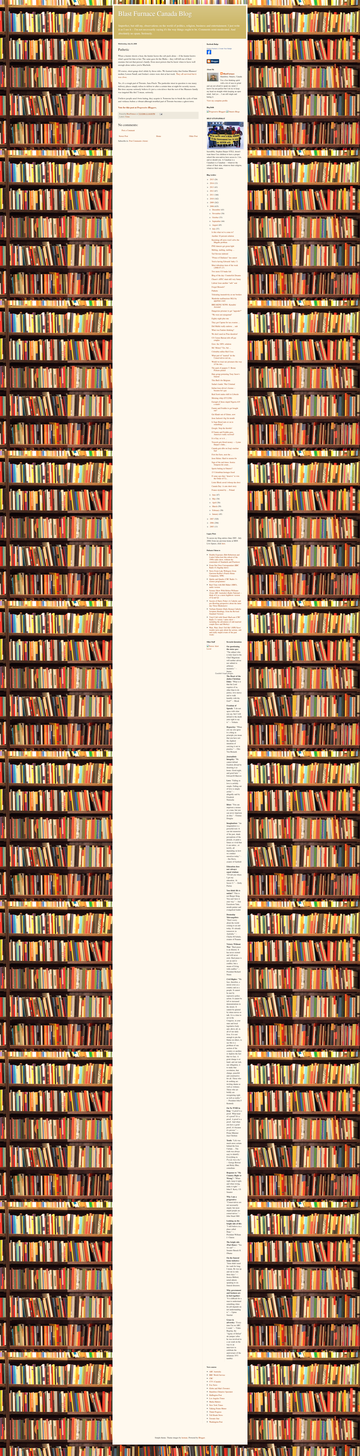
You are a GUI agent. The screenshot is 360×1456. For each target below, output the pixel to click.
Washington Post (215, 1422)
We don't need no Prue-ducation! (225, 334)
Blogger (202, 1437)
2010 (212, 198)
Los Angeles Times (217, 1398)
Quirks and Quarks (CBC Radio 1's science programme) (223, 580)
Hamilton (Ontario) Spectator (221, 1391)
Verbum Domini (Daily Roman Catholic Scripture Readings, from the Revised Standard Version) (225, 611)
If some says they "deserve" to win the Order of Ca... (225, 477)
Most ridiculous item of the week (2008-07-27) (225, 266)
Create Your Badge (225, 48)
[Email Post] (161, 114)
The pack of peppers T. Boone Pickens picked (224, 369)
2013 (212, 187)
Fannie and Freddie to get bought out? (225, 409)
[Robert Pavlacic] (209, 53)
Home (158, 136)
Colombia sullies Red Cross (222, 351)
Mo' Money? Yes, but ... (221, 347)
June (214, 494)
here (223, 543)
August (215, 225)
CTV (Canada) (215, 1381)
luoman (184, 1437)
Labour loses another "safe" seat (224, 283)
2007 (212, 518)
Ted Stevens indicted (220, 253)
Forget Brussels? (218, 287)
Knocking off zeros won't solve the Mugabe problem (225, 241)
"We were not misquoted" (222, 314)
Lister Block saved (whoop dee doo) (226, 482)
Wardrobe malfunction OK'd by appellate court (224, 299)
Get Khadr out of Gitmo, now (223, 414)
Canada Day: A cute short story (224, 486)
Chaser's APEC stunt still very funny (226, 279)
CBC (211, 1378)
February (216, 510)
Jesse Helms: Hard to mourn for (224, 458)
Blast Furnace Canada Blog (155, 13)
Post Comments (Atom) (138, 141)
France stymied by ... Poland (223, 490)
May (214, 498)
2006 (212, 522)
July (214, 228)
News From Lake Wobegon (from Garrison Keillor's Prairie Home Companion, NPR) (222, 573)
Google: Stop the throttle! (222, 428)
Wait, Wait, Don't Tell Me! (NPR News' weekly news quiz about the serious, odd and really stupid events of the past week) (225, 631)
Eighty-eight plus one (220, 318)
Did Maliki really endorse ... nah (225, 326)
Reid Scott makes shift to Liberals (225, 394)
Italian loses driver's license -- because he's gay (223, 389)
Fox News (213, 1385)
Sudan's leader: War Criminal (223, 384)
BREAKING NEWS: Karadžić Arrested (224, 305)
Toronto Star (214, 1418)
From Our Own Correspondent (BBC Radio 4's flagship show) (224, 566)
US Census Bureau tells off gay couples (224, 338)
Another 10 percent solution (223, 236)
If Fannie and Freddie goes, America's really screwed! (223, 433)
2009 (212, 202)
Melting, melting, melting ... (223, 250)
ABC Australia (215, 1371)
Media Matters (215, 1401)
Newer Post (123, 136)
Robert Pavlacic (212, 48)
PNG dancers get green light (223, 246)
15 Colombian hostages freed (223, 472)
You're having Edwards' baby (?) (225, 261)
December (216, 209)
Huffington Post (215, 1395)
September (216, 221)
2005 (212, 526)
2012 (212, 191)
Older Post (193, 136)
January (215, 514)
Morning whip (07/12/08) (222, 398)
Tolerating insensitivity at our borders (227, 294)
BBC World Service (217, 1375)
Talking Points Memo (217, 1408)
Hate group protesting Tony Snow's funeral (226, 375)
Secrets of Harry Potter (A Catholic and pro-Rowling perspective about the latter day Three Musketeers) (225, 603)
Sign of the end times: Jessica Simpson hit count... (223, 463)
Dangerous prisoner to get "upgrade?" (227, 311)
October (215, 217)
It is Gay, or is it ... (219, 438)
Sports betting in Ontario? (222, 468)
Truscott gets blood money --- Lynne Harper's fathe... (226, 443)
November (216, 213)
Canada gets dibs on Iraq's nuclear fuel (225, 449)
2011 (212, 194)
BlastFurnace (228, 73)
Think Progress (215, 1412)
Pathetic (215, 290)
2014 (212, 183)
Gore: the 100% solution (221, 344)
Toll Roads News (216, 1415)
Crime (127, 116)
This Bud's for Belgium (221, 380)
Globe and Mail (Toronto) (219, 1388)
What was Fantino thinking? (223, 330)
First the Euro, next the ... (222, 454)
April (214, 502)
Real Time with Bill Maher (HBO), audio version (223, 585)
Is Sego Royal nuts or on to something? (222, 423)
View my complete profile (217, 100)
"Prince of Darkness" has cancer (224, 257)
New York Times (216, 1405)
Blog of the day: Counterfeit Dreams (226, 275)
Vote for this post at (137, 107)
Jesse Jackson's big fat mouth (223, 418)
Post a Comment (128, 130)
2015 (212, 179)
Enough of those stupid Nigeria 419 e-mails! (226, 403)
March (215, 506)
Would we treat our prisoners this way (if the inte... (227, 362)
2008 (212, 206)
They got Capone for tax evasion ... (226, 322)
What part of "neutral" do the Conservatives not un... (223, 356)
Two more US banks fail (221, 271)
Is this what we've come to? (223, 232)
